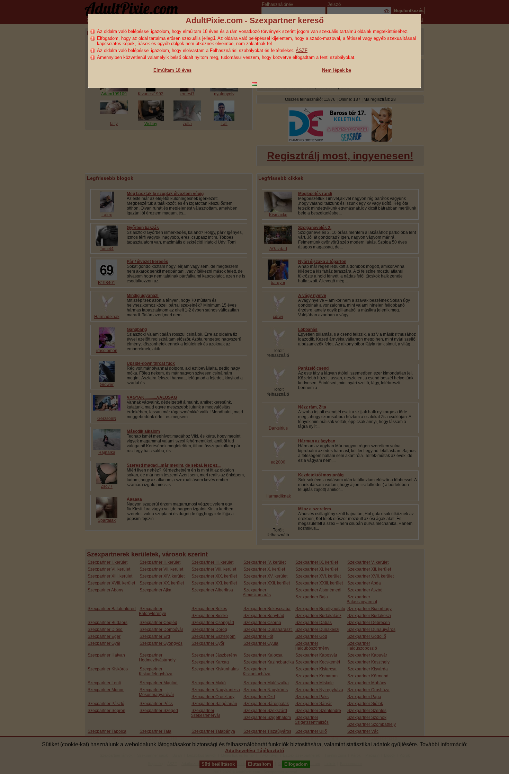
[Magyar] (254, 84)
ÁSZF (301, 50)
